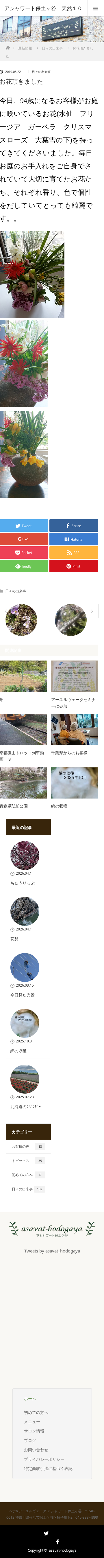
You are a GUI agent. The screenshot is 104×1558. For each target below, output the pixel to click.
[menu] (96, 8)
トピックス (27, 1160)
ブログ (30, 1440)
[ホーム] (8, 46)
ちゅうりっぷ (22, 883)
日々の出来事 (52, 48)
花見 (14, 938)
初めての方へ (26, 1174)
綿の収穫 (59, 806)
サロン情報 (34, 1431)
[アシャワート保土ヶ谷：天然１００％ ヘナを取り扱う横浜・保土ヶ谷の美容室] (52, 1233)
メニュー (32, 1421)
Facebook (57, 1541)
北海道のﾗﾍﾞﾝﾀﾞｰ (25, 1106)
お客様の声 (27, 1146)
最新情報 (25, 48)
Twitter (45, 1541)
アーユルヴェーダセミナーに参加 (73, 703)
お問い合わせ (36, 1449)
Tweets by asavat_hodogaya (52, 1251)
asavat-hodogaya (63, 1550)
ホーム (30, 1398)
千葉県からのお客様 (69, 752)
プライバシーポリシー (44, 1459)
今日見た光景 (22, 995)
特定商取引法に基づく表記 (48, 1468)
